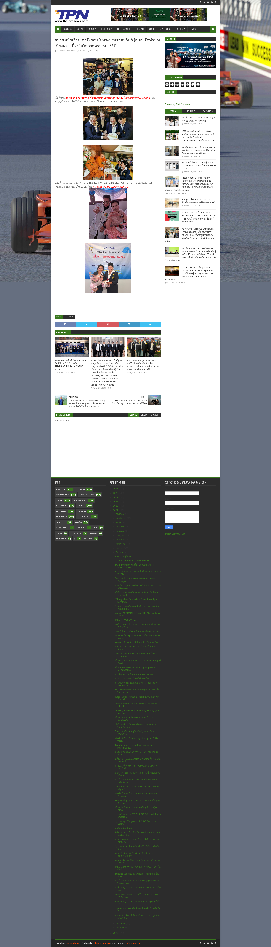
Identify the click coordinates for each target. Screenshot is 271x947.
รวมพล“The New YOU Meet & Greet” (133, 560)
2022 (116, 506)
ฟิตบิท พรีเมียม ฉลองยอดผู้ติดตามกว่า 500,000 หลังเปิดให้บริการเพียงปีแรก (199, 165)
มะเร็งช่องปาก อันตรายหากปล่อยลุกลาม (134, 674)
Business (68, 28)
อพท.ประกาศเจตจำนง (125, 620)
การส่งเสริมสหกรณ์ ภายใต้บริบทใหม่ (132, 678)
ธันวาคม (120, 514)
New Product (166, 28)
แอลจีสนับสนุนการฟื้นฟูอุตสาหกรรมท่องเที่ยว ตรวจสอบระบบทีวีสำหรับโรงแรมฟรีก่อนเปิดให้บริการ (199, 150)
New (96, 528)
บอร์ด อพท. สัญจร (123, 828)
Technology (106, 28)
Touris (93, 533)
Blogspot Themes (102, 943)
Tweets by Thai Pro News (177, 104)
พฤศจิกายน (121, 518)
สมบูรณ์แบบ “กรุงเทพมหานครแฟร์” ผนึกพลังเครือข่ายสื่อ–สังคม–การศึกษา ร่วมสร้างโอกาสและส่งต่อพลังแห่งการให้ (143, 365)
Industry (61, 522)
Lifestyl (88, 539)
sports (81, 506)
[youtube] (208, 2)
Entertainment (124, 28)
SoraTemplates (72, 943)
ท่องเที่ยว (78, 522)
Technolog (76, 533)
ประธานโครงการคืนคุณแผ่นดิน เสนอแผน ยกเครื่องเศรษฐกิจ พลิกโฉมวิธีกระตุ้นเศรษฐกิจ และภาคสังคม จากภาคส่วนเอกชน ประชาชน (189, 273)
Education (61, 517)
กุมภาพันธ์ (121, 923)
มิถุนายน (120, 539)
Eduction (61, 539)
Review (193, 28)
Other (180, 28)
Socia (59, 533)
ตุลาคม (119, 522)
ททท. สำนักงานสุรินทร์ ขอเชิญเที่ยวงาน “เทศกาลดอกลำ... (134, 854)
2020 (116, 933)
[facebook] (200, 2)
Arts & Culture (87, 495)
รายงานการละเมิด (175, 533)
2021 (116, 510)
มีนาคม (119, 552)
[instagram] (215, 2)
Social (80, 28)
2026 (116, 488)
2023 (116, 501)
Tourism (92, 28)
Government (62, 495)
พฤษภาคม (121, 544)
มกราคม (120, 927)
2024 (116, 497)
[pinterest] (211, 2)
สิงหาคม (120, 531)
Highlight (61, 506)
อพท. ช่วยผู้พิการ (123, 556)
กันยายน (120, 526)
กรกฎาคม (121, 535)
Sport (152, 28)
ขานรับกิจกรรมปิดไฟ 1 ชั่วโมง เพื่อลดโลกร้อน (137, 631)
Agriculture (62, 528)
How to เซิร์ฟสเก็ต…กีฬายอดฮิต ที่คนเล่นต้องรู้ (137, 642)
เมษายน (120, 548)
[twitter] (204, 2)
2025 (116, 493)
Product (81, 528)
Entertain (61, 511)
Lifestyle (140, 28)
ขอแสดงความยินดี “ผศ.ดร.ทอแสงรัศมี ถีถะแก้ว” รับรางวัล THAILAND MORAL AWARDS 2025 (71, 365)
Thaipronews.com (133, 943)
